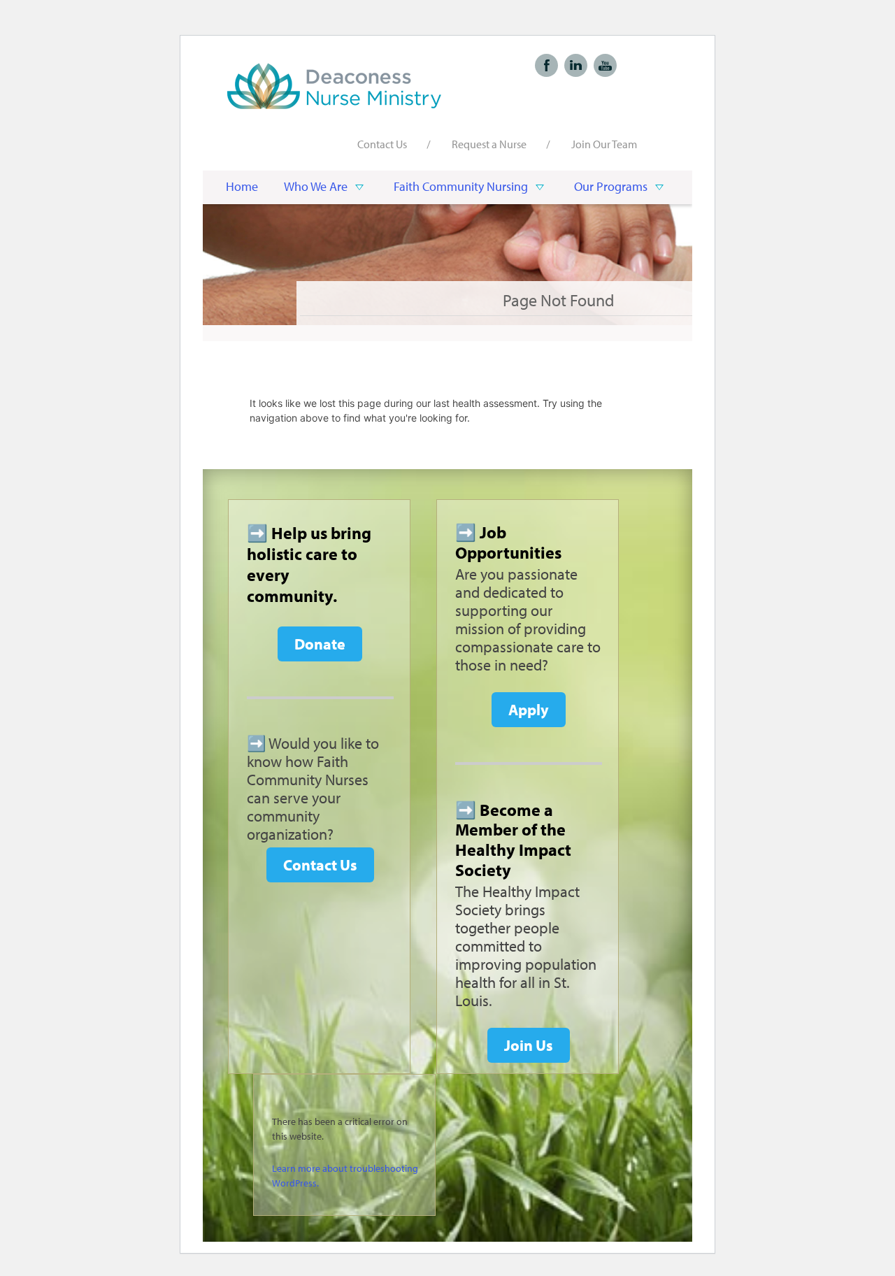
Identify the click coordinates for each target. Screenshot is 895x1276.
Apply (528, 709)
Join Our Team (604, 144)
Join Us (528, 1045)
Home (242, 186)
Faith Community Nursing (461, 186)
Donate (319, 644)
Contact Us (382, 144)
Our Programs (610, 186)
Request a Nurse (489, 144)
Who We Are (316, 186)
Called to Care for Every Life (335, 86)
